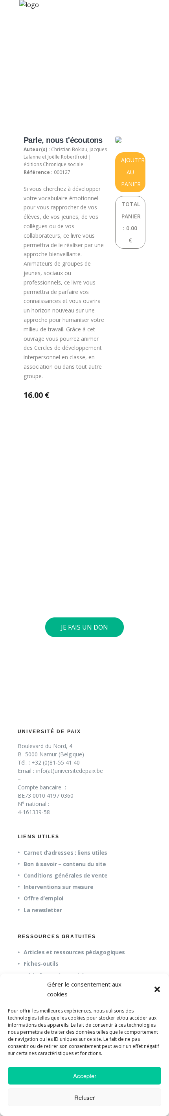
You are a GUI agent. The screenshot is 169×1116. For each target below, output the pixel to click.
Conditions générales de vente (66, 875)
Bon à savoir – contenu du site (65, 864)
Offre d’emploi (43, 898)
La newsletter (43, 910)
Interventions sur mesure (58, 887)
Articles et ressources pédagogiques (74, 952)
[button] (157, 989)
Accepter (84, 1076)
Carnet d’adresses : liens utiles (65, 852)
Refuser (84, 1097)
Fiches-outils (41, 963)
